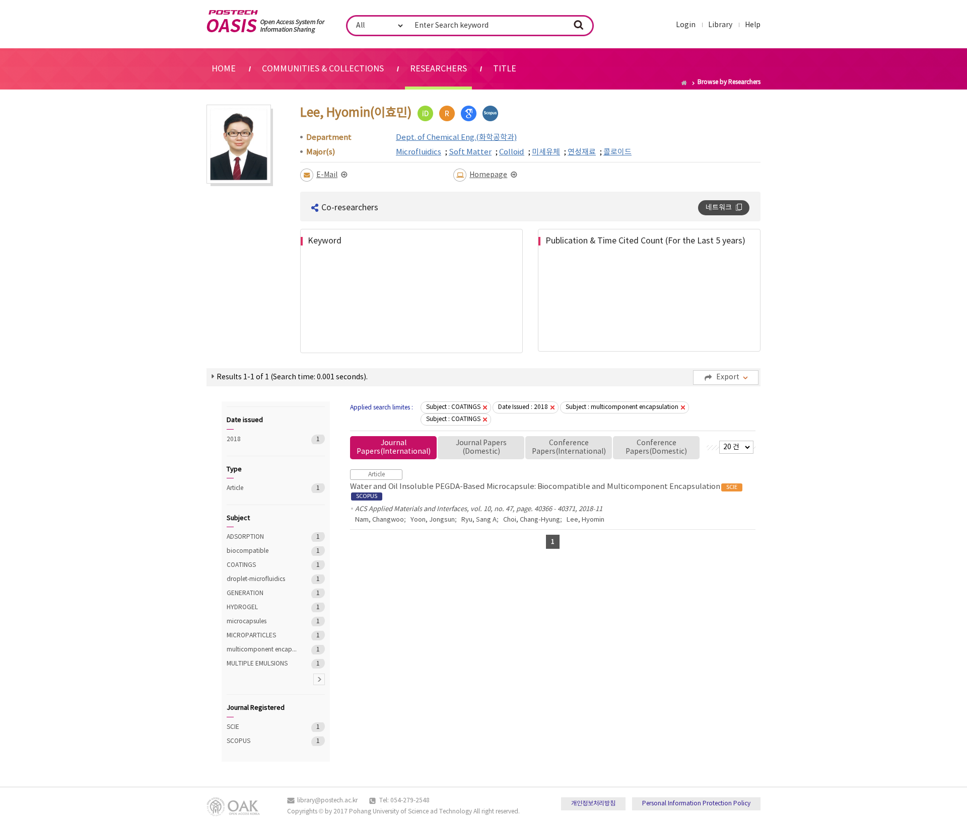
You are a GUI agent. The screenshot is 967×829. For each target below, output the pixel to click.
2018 (262, 439)
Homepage (488, 175)
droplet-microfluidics (262, 579)
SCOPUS (262, 741)
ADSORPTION (262, 537)
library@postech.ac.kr (327, 800)
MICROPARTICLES (262, 635)
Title (504, 68)
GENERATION (262, 593)
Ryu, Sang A (479, 520)
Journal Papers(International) (394, 447)
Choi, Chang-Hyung (531, 520)
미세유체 (546, 152)
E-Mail (326, 175)
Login (686, 25)
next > (319, 679)
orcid (425, 113)
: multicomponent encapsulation (622, 407)
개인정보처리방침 (593, 803)
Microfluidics (418, 152)
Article (262, 488)
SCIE (262, 727)
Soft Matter (470, 152)
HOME (224, 68)
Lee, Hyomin (585, 520)
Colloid (511, 152)
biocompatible (262, 551)
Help (753, 25)
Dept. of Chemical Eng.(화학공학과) (456, 137)
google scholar (468, 113)
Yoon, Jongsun (432, 520)
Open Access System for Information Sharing (265, 21)
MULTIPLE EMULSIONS (262, 663)
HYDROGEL (262, 607)
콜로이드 (617, 152)
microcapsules (262, 621)
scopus (490, 113)
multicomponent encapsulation (262, 649)
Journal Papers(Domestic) (481, 447)
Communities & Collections (323, 68)
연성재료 (582, 152)
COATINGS (262, 565)
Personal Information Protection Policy (696, 803)
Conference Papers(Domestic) (656, 447)
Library (720, 25)
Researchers (438, 68)
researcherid (447, 113)
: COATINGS (453, 407)
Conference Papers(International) (569, 447)
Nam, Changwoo (379, 520)
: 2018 (523, 407)
